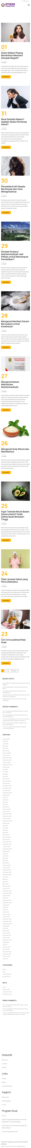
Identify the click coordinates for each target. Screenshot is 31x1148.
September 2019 (7, 902)
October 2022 (6, 846)
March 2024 (6, 807)
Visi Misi (4, 1064)
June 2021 (5, 877)
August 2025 (6, 767)
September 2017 (7, 940)
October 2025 (6, 762)
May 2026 (5, 746)
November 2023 (7, 816)
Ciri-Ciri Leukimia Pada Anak (13, 641)
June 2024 (5, 800)
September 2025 (7, 765)
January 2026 (6, 755)
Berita (4, 969)
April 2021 (5, 881)
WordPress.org (7, 994)
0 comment (4, 62)
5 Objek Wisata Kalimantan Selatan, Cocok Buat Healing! (14, 727)
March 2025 (6, 779)
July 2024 (5, 797)
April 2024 (5, 804)
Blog (4, 972)
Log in (4, 987)
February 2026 (7, 753)
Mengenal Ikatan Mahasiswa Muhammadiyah (10, 384)
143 (14, 670)
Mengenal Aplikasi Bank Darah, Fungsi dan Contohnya (15, 711)
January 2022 (6, 867)
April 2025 (5, 776)
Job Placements (7, 974)
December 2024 (7, 786)
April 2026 (5, 748)
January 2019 (6, 916)
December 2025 (7, 758)
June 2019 (5, 907)
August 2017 (6, 942)
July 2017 (5, 945)
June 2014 (5, 959)
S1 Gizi (4, 1116)
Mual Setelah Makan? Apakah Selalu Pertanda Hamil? (14, 122)
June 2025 (5, 772)
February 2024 (7, 809)
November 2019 (7, 900)
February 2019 (6, 914)
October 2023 (6, 818)
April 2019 (5, 909)
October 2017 (6, 938)
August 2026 (6, 739)
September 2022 (7, 849)
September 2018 (7, 923)
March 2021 (6, 884)
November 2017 (7, 935)
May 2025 (5, 774)
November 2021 (7, 872)
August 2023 (6, 823)
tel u (4, 711)
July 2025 (5, 769)
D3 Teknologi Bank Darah (10, 1131)
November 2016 (7, 952)
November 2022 (7, 844)
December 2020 (7, 891)
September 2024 (7, 793)
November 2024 (7, 788)
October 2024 (6, 790)
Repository (5, 1097)
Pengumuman (6, 976)
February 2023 (7, 837)
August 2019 (6, 905)
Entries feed (6, 989)
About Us (5, 1060)
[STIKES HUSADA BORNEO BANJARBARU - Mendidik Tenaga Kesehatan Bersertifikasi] (8, 5)
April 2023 (5, 832)
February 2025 (7, 781)
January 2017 (6, 949)
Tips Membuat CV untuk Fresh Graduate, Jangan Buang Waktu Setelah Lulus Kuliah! (16, 719)
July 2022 (5, 853)
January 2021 (6, 888)
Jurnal (4, 1105)
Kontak (4, 1067)
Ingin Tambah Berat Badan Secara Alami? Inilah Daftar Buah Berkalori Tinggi (15, 515)
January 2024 (6, 811)
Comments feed (7, 992)
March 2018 (6, 931)
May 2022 (5, 858)
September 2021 (7, 874)
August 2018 (6, 926)
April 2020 (5, 898)
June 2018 (5, 928)
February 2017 (6, 947)
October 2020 (6, 895)
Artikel (4, 1078)
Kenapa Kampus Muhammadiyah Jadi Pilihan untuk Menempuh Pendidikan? (14, 255)
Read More (6, 76)
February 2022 (7, 865)
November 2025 (7, 760)
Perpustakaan (6, 1101)
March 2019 (6, 912)
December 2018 (7, 919)
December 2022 (7, 842)
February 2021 (6, 886)
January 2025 (6, 783)
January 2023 (6, 839)
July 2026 (5, 741)
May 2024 (5, 802)
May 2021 (5, 879)
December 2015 (7, 954)
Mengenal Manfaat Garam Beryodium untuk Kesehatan (15, 324)
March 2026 (6, 751)
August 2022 (6, 851)
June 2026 (5, 744)
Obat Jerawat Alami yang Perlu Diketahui (14, 580)
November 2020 (7, 893)
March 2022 (6, 863)
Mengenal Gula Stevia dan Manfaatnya (15, 450)
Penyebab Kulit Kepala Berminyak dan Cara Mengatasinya (13, 189)
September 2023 (7, 821)
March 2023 (6, 835)
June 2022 (5, 856)
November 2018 (7, 921)
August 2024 (6, 795)
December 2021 (7, 870)
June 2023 (5, 828)
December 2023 (7, 814)
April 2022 (5, 860)
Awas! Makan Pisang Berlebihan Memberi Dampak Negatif (12, 55)
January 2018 (6, 933)
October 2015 (6, 956)
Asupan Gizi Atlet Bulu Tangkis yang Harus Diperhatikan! (14, 723)
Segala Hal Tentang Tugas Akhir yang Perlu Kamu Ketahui (15, 715)
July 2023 (5, 825)
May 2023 (5, 830)
